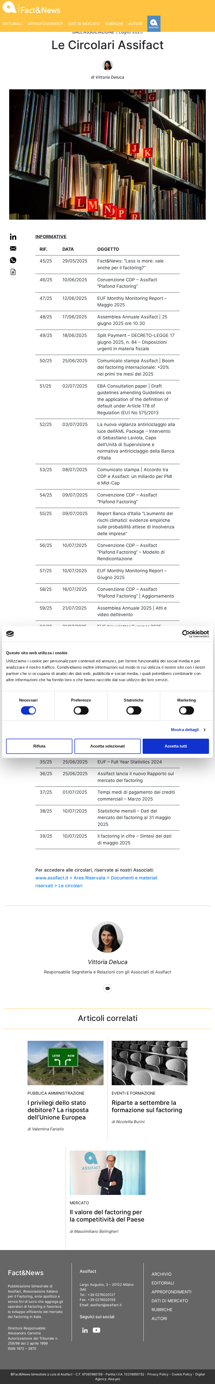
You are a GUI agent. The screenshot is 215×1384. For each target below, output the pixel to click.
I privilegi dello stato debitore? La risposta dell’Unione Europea (58, 1110)
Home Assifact (153, 24)
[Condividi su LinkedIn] (13, 237)
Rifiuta (39, 746)
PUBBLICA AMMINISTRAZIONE (56, 1093)
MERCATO (79, 1202)
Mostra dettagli (185, 729)
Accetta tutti (176, 746)
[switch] (81, 710)
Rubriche (114, 23)
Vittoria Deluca (107, 962)
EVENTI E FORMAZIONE (133, 1093)
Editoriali (13, 23)
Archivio (161, 1274)
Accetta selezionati (107, 746)
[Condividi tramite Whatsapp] (13, 260)
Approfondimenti (45, 23)
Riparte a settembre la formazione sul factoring (147, 1106)
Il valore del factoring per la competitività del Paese (107, 1215)
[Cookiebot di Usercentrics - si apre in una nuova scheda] (186, 634)
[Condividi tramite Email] (13, 248)
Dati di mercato (84, 23)
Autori (135, 23)
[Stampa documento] (13, 272)
